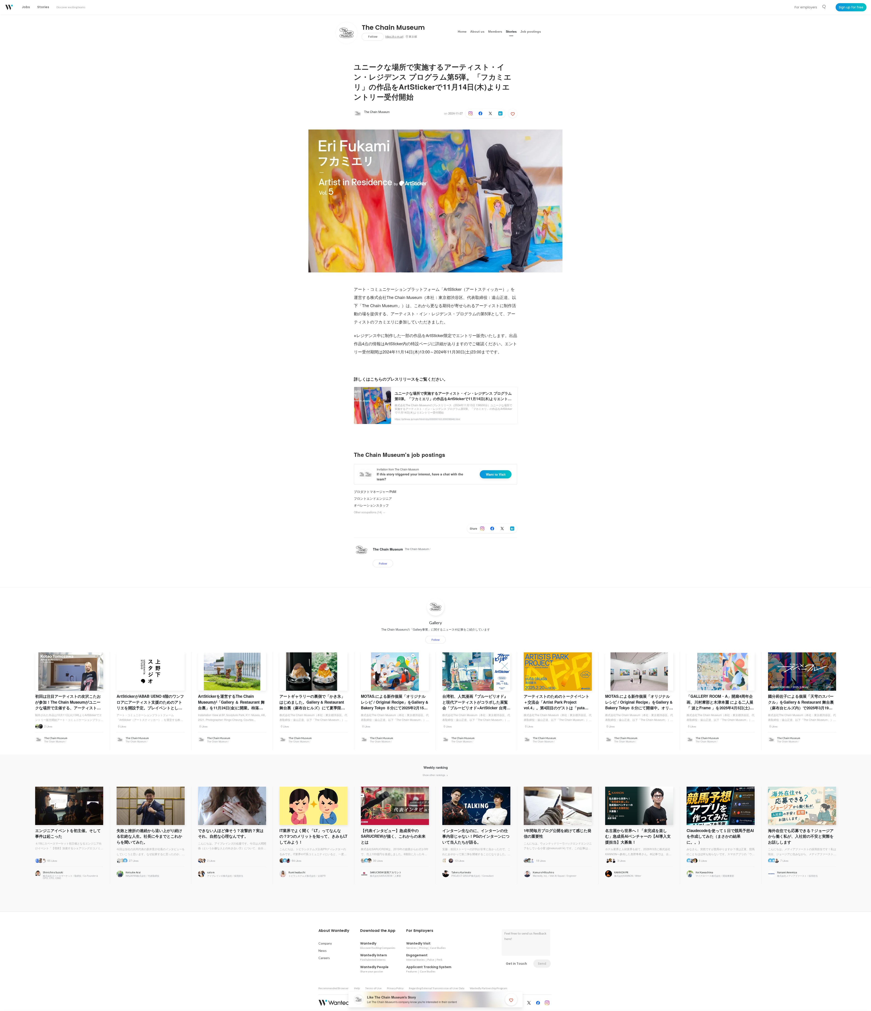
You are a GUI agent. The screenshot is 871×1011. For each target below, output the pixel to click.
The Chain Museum (393, 28)
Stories (511, 31)
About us (477, 31)
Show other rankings (434, 775)
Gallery (435, 622)
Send (542, 963)
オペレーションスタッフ (371, 505)
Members (495, 31)
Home (462, 31)
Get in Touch (516, 963)
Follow (372, 37)
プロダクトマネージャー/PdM (375, 491)
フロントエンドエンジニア (373, 498)
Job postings (530, 31)
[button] (333, 930)
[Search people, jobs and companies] (824, 7)
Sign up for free (851, 7)
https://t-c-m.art (394, 36)
